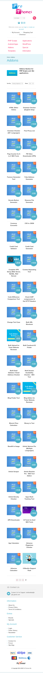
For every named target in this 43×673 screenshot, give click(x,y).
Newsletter (11, 632)
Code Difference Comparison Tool (14, 298)
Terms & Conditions (14, 609)
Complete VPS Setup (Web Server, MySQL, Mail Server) (13, 273)
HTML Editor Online (13, 109)
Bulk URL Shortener (29, 323)
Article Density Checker (13, 498)
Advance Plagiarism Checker (29, 545)
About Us (11, 605)
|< (17, 580)
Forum (10, 643)
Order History (12, 630)
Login (10, 628)
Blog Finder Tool (14, 398)
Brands (10, 618)
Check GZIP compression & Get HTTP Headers (29, 299)
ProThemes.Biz (27, 668)
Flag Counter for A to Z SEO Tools (13, 155)
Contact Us (12, 641)
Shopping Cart (28, 32)
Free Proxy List (29, 131)
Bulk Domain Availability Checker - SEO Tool (29, 374)
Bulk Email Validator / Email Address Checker (14, 373)
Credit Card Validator (14, 247)
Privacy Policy (13, 607)
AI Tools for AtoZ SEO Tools (29, 521)
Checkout (22, 34)
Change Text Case (13, 322)
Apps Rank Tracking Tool (29, 498)
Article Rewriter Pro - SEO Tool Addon (29, 474)
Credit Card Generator (29, 247)
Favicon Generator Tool (13, 178)
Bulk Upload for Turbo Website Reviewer (13, 347)
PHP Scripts (12, 41)
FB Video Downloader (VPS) (29, 155)
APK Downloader (14, 520)
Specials (11, 620)
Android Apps (13, 44)
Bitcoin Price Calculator (13, 424)
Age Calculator (13, 543)
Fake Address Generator (29, 178)
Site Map (11, 645)
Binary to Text (29, 423)
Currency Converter (13, 224)
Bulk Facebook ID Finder (29, 346)
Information (27, 51)
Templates (12, 51)
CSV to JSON (29, 223)
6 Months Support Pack (29, 569)
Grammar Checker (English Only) (29, 109)
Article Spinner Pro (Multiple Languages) (29, 448)
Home (8, 57)
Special (25, 47)
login (25, 27)
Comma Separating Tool (29, 271)
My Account (16, 32)
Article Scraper (13, 471)
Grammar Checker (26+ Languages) (13, 132)
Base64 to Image (14, 446)
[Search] (34, 18)
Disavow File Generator (29, 201)
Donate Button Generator (13, 201)
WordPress (27, 44)
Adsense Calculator (13, 569)
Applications (27, 41)
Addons (11, 47)
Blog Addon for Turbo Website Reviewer (29, 400)
